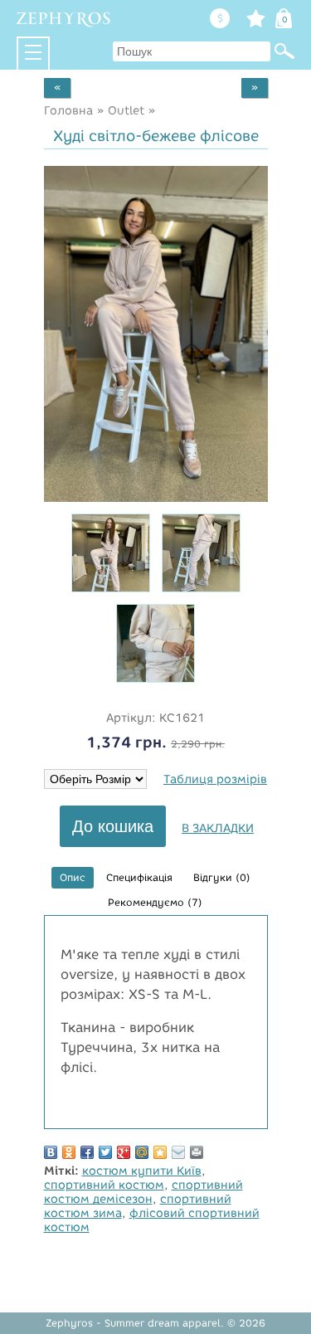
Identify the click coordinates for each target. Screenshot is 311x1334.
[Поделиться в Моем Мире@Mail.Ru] (141, 1152)
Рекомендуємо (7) (155, 902)
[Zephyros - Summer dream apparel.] (64, 19)
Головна (68, 111)
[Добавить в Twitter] (105, 1152)
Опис (72, 877)
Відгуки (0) (221, 877)
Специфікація (139, 877)
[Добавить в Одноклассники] (68, 1152)
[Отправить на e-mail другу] (178, 1152)
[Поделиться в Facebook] (87, 1152)
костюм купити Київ (142, 1171)
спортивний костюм (104, 1185)
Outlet (126, 111)
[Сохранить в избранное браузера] (160, 1152)
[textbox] (191, 51)
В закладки (218, 828)
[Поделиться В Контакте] (50, 1152)
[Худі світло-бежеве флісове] (156, 498)
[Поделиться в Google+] (123, 1152)
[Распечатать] (196, 1152)
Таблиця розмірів (215, 779)
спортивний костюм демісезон (143, 1192)
